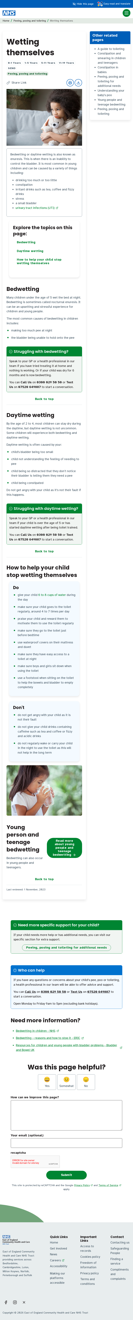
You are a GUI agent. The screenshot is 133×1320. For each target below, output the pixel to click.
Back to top (44, 399)
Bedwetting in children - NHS (35, 1031)
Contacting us (119, 1242)
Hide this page (84, 4)
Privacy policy (89, 1273)
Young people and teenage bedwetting (111, 102)
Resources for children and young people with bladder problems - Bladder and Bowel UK (66, 1047)
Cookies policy (90, 1257)
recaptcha (18, 1153)
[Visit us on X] (24, 1302)
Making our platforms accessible (57, 1278)
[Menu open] (126, 13)
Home (6, 20)
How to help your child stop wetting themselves (39, 261)
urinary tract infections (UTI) (35, 208)
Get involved (58, 1248)
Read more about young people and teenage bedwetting (63, 848)
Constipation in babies (108, 69)
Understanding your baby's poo (111, 93)
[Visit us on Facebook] (6, 1302)
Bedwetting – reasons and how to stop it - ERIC (48, 1038)
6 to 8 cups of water (52, 595)
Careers (55, 1260)
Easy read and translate (116, 3)
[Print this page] (70, 83)
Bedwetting (26, 242)
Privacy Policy (82, 1185)
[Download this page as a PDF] (78, 83)
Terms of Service (108, 1185)
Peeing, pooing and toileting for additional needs (111, 81)
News (53, 1254)
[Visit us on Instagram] (15, 1302)
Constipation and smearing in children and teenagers (112, 58)
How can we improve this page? (35, 1097)
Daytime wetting (30, 251)
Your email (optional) (27, 1135)
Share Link (19, 83)
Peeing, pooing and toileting (29, 20)
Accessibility (58, 1266)
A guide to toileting (111, 49)
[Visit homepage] (9, 13)
